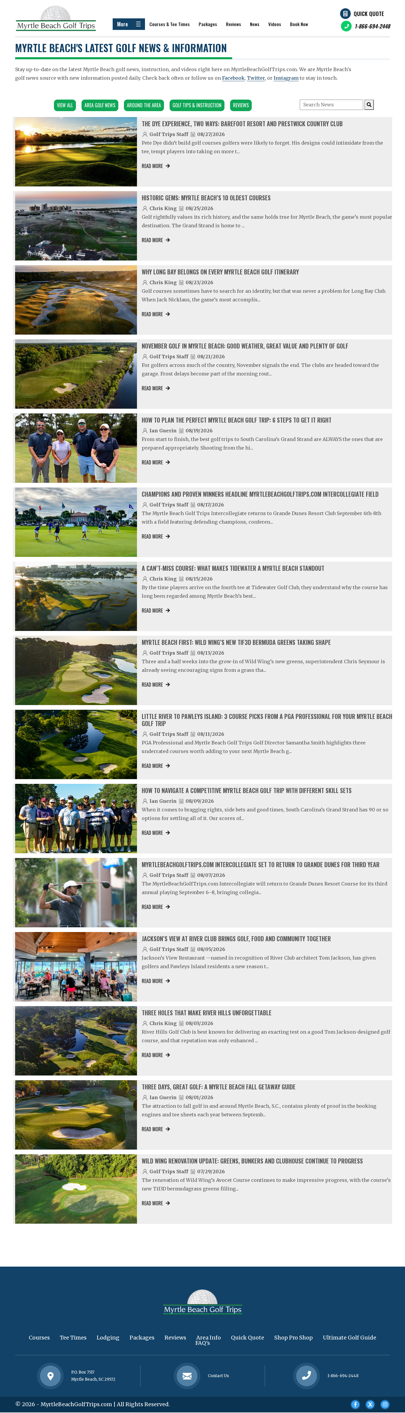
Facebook (233, 78)
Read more (152, 166)
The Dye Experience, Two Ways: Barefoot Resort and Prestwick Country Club (242, 123)
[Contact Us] (50, 1376)
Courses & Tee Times (169, 24)
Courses (39, 1337)
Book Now (299, 24)
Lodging (108, 1337)
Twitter (256, 78)
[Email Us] (187, 1376)
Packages (208, 24)
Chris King (163, 208)
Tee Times (73, 1337)
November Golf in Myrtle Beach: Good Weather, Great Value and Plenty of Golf (245, 345)
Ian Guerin (163, 431)
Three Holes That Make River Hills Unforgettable (207, 1012)
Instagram (286, 78)
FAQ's (202, 1343)
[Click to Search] (369, 105)
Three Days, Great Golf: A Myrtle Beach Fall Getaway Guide (219, 1086)
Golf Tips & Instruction (197, 105)
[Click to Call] (306, 1376)
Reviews (233, 24)
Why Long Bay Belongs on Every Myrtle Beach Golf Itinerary (220, 271)
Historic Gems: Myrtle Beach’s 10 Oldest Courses (206, 197)
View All (65, 105)
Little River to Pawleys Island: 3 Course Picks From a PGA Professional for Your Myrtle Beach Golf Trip (267, 720)
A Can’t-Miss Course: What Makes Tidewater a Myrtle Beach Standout (233, 568)
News (254, 24)
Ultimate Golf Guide (349, 1337)
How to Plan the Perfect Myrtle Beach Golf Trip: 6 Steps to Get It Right (236, 419)
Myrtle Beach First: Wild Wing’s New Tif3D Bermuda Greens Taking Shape (236, 642)
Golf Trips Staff (168, 134)
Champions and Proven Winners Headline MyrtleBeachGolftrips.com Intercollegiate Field (260, 494)
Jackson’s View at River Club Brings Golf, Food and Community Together (236, 938)
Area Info (208, 1337)
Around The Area (144, 105)
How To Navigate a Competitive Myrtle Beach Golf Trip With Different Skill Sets (247, 790)
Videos (274, 24)
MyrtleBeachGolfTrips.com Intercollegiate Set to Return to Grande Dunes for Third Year (261, 864)
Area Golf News (99, 105)
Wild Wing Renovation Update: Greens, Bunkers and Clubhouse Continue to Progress (252, 1160)
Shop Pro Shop (293, 1337)
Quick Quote (369, 13)
